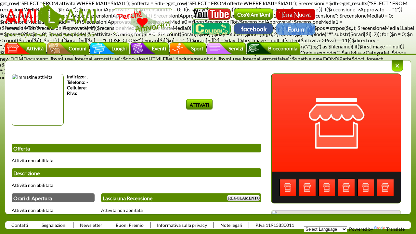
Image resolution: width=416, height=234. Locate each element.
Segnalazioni (54, 225)
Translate (395, 229)
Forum (296, 29)
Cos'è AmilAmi (253, 14)
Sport (197, 48)
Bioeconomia (282, 48)
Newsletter (91, 225)
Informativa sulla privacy (182, 225)
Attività (35, 48)
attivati (199, 105)
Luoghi (119, 48)
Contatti (19, 225)
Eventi (159, 48)
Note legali (231, 225)
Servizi (235, 48)
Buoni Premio (130, 225)
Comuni (77, 48)
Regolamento (244, 198)
